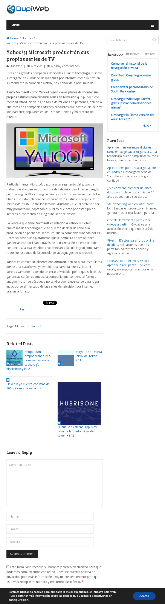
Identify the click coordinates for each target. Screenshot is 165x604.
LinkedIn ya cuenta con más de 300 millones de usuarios (28, 386)
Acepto (144, 596)
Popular (117, 54)
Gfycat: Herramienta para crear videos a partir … (128, 222)
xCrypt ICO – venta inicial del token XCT (89, 356)
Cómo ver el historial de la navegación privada (129, 65)
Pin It (23, 309)
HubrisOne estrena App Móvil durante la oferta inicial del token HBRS (78, 431)
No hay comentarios (65, 66)
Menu (15, 25)
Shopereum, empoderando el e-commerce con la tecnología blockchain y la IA (28, 360)
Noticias (27, 38)
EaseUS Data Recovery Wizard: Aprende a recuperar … (128, 263)
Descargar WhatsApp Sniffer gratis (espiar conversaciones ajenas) (131, 103)
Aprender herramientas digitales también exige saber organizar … (130, 149)
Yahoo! (36, 326)
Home (14, 38)
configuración (18, 600)
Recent (134, 54)
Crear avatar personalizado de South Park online (132, 89)
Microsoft (22, 326)
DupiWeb (16, 66)
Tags (151, 54)
